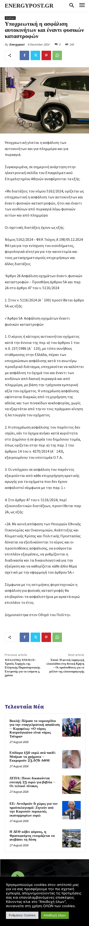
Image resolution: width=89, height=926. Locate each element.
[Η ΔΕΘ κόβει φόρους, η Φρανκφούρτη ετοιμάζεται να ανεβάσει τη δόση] (71, 838)
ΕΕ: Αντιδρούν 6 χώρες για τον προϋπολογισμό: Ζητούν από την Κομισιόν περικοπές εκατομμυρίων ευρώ (33, 809)
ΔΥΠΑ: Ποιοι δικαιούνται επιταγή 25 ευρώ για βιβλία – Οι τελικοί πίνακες (32, 782)
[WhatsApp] (57, 55)
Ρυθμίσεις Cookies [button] (22, 915)
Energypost (16, 44)
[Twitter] (35, 55)
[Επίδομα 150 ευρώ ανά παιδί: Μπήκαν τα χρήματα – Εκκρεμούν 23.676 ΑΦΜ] (71, 759)
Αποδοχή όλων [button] (55, 915)
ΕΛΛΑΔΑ (10, 18)
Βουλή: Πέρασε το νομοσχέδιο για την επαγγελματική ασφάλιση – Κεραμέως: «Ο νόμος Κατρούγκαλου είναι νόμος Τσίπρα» (34, 729)
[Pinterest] (46, 55)
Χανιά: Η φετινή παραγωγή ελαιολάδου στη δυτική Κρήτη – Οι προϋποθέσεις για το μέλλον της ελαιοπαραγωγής (65, 665)
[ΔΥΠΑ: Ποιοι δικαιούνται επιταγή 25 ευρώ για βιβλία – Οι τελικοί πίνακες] (71, 785)
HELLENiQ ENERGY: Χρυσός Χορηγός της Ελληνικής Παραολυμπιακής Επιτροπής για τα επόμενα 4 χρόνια (22, 667)
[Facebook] (24, 55)
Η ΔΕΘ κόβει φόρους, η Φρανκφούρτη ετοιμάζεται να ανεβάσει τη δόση (32, 836)
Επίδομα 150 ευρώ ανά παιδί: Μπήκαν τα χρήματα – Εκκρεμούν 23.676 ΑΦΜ (32, 757)
